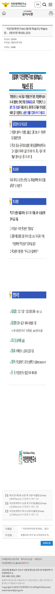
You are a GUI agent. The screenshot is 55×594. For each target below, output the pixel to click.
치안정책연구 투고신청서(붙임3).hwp (26, 511)
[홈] (4, 13)
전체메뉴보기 (50, 4)
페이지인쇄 (51, 13)
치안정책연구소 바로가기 (15, 563)
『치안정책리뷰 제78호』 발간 (34, 529)
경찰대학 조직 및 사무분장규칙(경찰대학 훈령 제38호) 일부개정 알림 (36, 535)
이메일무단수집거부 (10, 559)
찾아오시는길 (26, 559)
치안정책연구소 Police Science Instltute (14, 4)
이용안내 (38, 559)
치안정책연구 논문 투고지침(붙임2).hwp (28, 503)
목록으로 (47, 543)
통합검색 (44, 4)
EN (37, 4)
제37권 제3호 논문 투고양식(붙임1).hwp (27, 495)
